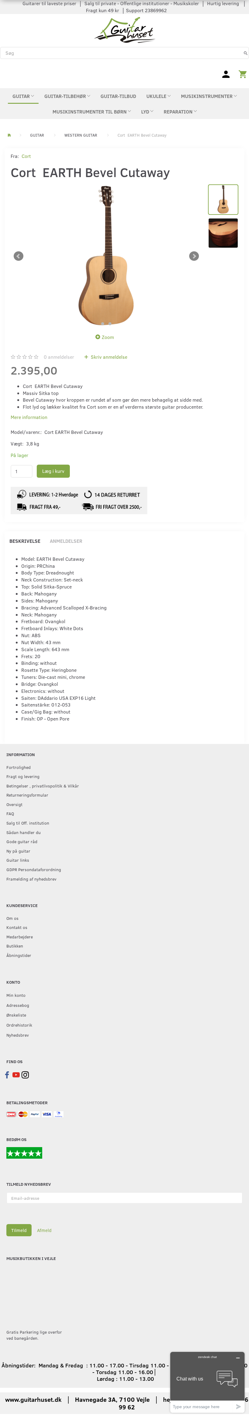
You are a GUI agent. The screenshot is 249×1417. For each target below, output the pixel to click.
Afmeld (44, 1230)
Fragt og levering (22, 776)
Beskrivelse (24, 541)
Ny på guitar (18, 851)
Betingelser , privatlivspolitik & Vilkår (42, 786)
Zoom (108, 337)
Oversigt (14, 804)
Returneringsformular (27, 795)
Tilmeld (19, 1230)
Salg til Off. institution (27, 823)
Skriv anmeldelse (108, 357)
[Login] (226, 73)
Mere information (29, 417)
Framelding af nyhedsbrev (31, 879)
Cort (26, 156)
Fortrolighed (18, 767)
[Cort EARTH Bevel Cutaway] (106, 256)
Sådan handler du (23, 832)
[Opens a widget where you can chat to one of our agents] (207, 1382)
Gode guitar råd (21, 841)
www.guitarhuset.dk (33, 1399)
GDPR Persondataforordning (33, 869)
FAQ (10, 813)
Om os (12, 918)
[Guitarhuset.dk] (124, 29)
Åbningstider (18, 955)
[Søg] (245, 52)
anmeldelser (59, 357)
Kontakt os (16, 927)
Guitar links (17, 860)
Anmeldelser (66, 541)
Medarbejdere (19, 937)
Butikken (14, 946)
